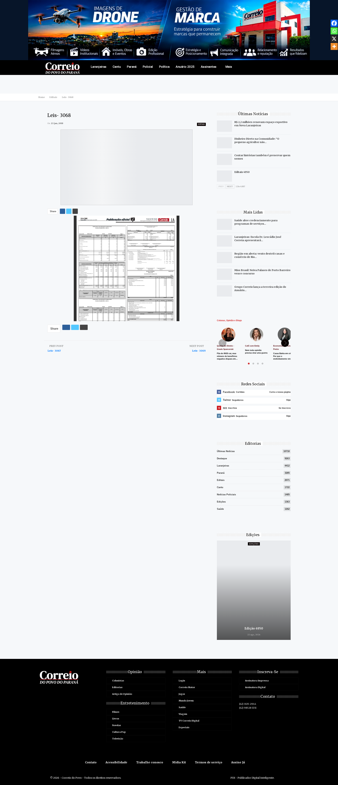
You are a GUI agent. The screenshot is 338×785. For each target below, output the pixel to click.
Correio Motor (187, 687)
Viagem (183, 714)
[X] (334, 38)
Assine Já (238, 762)
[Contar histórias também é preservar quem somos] (224, 159)
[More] (334, 46)
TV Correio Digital (189, 720)
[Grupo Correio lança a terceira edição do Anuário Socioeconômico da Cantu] (224, 291)
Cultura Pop (119, 732)
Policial (148, 66)
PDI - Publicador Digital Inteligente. (252, 777)
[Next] (285, 343)
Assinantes (209, 66)
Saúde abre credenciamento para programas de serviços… (255, 222)
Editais (201, 124)
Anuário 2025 (185, 66)
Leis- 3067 (54, 350)
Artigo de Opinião (122, 694)
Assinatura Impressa (257, 680)
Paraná (132, 66)
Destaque (222, 458)
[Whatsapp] (334, 30)
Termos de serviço (208, 762)
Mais (229, 66)
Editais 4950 (242, 172)
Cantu (117, 66)
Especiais (184, 727)
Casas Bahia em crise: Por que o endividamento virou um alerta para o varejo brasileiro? (284, 358)
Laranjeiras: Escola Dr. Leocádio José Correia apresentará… (257, 238)
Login (182, 680)
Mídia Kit (179, 762)
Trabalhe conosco (149, 762)
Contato (90, 762)
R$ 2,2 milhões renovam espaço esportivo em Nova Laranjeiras (260, 123)
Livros (115, 718)
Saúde (220, 509)
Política (164, 66)
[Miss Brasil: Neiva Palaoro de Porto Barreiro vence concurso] (224, 274)
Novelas (116, 725)
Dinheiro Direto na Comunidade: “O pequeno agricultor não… (256, 140)
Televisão (117, 738)
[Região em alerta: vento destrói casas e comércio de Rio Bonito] (224, 257)
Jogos (182, 694)
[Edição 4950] (254, 590)
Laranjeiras (99, 66)
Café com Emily (252, 346)
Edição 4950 (254, 628)
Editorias (117, 687)
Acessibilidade (116, 762)
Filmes (115, 712)
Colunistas (118, 680)
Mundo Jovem (186, 700)
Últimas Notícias (226, 451)
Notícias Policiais (226, 494)
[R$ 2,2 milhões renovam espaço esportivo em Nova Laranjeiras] (224, 126)
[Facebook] (334, 23)
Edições (221, 501)
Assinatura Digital (255, 687)
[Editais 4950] (224, 176)
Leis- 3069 (199, 350)
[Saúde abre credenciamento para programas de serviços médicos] (224, 224)
